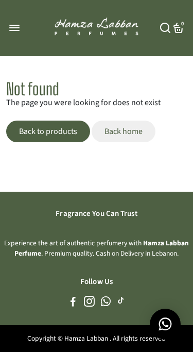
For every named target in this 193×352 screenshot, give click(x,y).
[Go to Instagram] (89, 303)
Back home (123, 131)
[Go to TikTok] (121, 303)
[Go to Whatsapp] (106, 303)
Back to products (48, 131)
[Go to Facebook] (73, 303)
